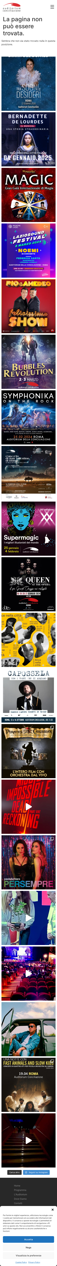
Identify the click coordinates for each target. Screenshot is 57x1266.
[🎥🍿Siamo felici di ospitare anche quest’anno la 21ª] (28, 640)
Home (17, 1185)
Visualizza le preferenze (28, 1255)
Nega (28, 1247)
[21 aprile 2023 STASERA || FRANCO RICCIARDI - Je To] (28, 1029)
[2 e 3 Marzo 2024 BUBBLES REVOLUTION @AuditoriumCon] (28, 362)
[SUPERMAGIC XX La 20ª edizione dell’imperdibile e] (28, 529)
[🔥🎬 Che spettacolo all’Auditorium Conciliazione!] (28, 807)
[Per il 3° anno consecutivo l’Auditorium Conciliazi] (28, 918)
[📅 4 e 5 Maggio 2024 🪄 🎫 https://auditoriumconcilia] (28, 195)
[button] (52, 1209)
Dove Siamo (20, 1199)
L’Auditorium (20, 1194)
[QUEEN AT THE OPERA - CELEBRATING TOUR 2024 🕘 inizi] (28, 584)
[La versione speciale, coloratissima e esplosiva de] (28, 973)
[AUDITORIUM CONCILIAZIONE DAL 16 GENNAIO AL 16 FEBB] (28, 139)
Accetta (28, 1239)
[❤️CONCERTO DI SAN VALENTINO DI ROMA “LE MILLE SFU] (28, 473)
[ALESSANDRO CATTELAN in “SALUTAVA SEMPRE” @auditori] (28, 1140)
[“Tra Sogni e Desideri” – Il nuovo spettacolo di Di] (28, 84)
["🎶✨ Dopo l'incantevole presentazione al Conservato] (28, 695)
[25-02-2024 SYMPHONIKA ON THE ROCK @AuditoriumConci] (28, 417)
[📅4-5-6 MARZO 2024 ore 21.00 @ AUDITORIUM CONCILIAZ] (28, 306)
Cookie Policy (21, 1262)
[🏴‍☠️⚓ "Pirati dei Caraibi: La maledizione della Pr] (28, 751)
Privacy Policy (34, 1262)
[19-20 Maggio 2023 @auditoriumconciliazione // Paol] (28, 862)
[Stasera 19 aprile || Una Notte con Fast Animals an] (28, 1085)
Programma (20, 1190)
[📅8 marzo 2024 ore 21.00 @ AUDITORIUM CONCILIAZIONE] (28, 250)
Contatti (18, 1203)
